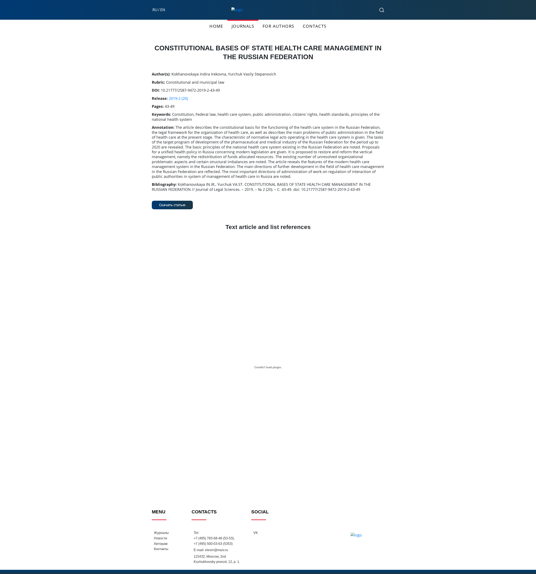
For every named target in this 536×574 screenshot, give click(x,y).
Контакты (161, 549)
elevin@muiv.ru (216, 550)
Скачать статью (172, 205)
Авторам (161, 543)
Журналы (161, 533)
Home (216, 26)
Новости (160, 538)
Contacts (315, 26)
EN (162, 9)
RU (154, 9)
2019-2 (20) (178, 98)
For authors (278, 26)
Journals (243, 26)
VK (255, 533)
